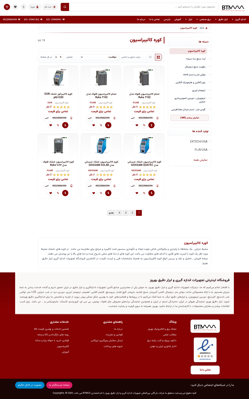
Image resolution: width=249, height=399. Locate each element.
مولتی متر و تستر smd (194, 75)
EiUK (50, 103)
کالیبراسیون (63, 346)
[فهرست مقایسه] (23, 7)
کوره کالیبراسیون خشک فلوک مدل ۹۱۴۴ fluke (58, 163)
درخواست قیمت (151, 125)
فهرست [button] (150, 57)
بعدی (111, 213)
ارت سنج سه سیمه (195, 59)
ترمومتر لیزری (198, 90)
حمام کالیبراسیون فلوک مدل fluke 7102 (144, 95)
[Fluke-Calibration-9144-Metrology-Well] (58, 146)
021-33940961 (53, 19)
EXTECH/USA (198, 142)
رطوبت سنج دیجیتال (195, 67)
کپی (133, 117)
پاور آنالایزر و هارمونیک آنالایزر (190, 82)
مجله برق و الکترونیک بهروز (162, 329)
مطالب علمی (169, 335)
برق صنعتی (203, 19)
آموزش (177, 19)
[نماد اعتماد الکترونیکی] (205, 350)
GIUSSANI (136, 170)
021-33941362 (31, 19)
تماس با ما (154, 19)
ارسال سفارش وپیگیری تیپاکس (107, 341)
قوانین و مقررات (114, 335)
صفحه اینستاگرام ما (59, 385)
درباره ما (141, 19)
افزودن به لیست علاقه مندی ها (137, 125)
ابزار (188, 19)
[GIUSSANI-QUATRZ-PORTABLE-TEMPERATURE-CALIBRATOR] (144, 146)
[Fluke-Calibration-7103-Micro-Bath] (101, 78)
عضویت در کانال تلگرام (30, 385)
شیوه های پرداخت (113, 346)
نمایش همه (200, 160)
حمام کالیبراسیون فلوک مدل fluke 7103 (101, 95)
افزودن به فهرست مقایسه (144, 125)
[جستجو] (65, 7)
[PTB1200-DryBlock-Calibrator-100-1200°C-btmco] (58, 78)
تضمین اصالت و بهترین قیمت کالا (51, 329)
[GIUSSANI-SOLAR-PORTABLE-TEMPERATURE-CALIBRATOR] (101, 146)
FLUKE (136, 103)
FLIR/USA (201, 150)
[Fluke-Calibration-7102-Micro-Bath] (144, 78)
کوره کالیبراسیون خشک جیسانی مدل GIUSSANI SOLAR (101, 163)
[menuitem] (239, 20)
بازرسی (167, 19)
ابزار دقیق (221, 19)
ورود (32, 7)
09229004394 (10, 19)
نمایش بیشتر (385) (189, 118)
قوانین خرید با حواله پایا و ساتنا (52, 341)
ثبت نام (47, 7)
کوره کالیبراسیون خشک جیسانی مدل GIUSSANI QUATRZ (144, 163)
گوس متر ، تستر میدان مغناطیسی (188, 109)
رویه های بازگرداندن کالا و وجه (53, 335)
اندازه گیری (239, 19)
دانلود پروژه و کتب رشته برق (161, 341)
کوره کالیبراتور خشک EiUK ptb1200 (58, 95)
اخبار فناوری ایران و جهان (163, 346)
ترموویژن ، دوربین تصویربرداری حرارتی (189, 100)
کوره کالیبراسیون (196, 51)
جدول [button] (158, 57)
